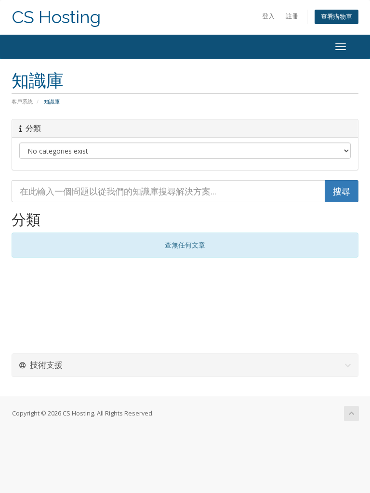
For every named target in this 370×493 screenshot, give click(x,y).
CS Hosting (56, 17)
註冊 (292, 16)
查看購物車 (336, 17)
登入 (268, 16)
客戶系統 (22, 101)
